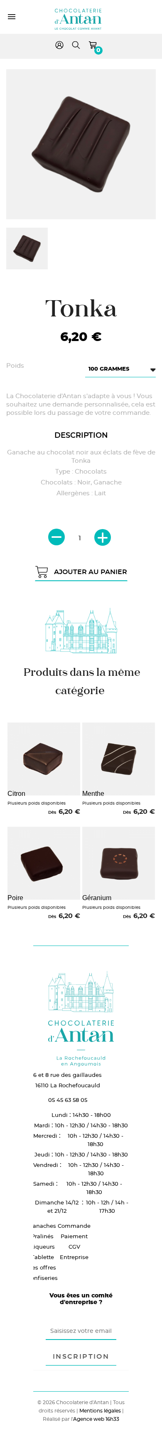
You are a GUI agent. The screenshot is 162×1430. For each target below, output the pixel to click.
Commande (74, 1225)
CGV (74, 1246)
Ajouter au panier (90, 572)
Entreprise (74, 1257)
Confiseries (42, 1277)
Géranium (96, 897)
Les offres (42, 1267)
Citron (16, 793)
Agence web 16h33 (96, 1419)
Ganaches (42, 1225)
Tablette (42, 1257)
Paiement (74, 1236)
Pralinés (42, 1236)
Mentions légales (100, 1410)
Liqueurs (42, 1246)
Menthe (93, 793)
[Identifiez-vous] (59, 47)
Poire (15, 897)
